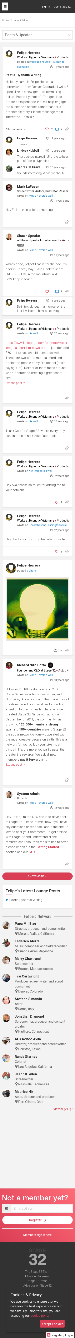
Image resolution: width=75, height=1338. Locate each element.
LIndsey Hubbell (28, 150)
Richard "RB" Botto (31, 665)
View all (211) (62, 1109)
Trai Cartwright (27, 976)
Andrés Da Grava (28, 167)
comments (14, 129)
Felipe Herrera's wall (41, 195)
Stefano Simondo (28, 999)
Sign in (46, 6)
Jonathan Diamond (29, 1016)
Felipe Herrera (28, 53)
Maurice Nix (24, 1092)
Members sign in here (37, 1235)
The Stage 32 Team (37, 1271)
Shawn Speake (28, 236)
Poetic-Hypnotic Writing (23, 75)
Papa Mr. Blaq (25, 924)
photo (32, 570)
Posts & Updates (18, 35)
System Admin (28, 794)
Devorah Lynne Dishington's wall (48, 525)
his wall (33, 333)
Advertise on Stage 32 (37, 1285)
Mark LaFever (28, 187)
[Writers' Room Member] (50, 665)
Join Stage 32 (62, 6)
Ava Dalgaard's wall (40, 470)
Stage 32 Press (38, 1281)
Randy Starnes (26, 1057)
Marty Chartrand (28, 959)
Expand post (14, 383)
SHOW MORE (36, 876)
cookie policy (40, 1315)
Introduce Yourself (40, 61)
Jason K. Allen (26, 1074)
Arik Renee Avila (28, 1039)
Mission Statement (37, 1276)
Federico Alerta (27, 941)
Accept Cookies (52, 1324)
